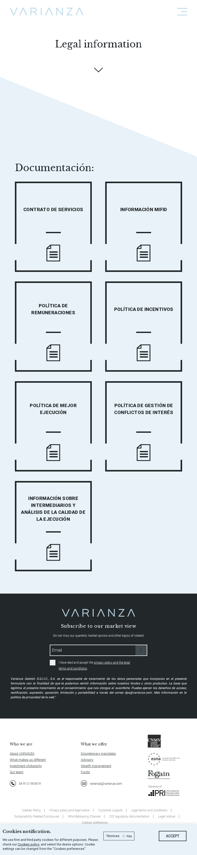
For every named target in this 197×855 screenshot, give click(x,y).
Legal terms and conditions (149, 810)
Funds (85, 772)
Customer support (110, 810)
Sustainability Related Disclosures (36, 816)
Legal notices (166, 816)
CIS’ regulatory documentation (129, 816)
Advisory (87, 760)
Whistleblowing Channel (84, 816)
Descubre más (98, 70)
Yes (129, 836)
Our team (16, 772)
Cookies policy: (29, 844)
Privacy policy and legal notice (70, 810)
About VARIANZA (22, 753)
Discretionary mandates (98, 753)
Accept (172, 836)
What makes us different (28, 760)
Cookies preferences (95, 822)
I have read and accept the (94, 665)
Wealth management (96, 766)
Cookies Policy (31, 810)
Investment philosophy (26, 766)
